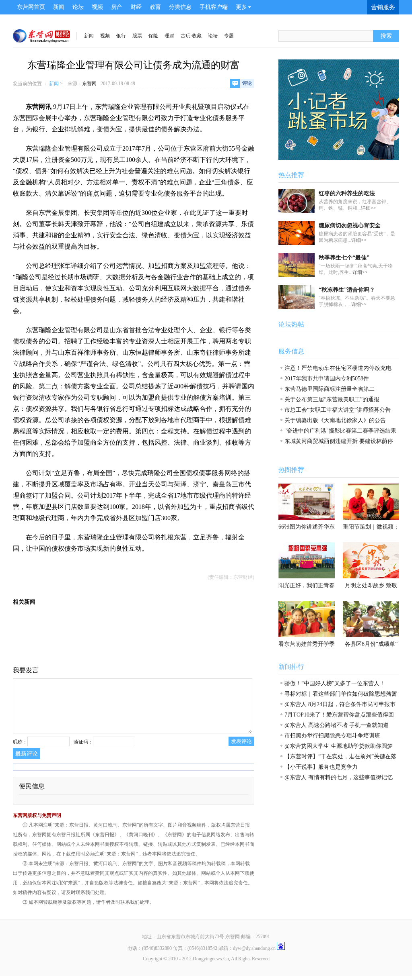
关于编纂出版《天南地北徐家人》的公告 (335, 420)
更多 (241, 7)
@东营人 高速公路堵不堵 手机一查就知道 (336, 725)
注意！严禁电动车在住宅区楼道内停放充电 (337, 368)
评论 (247, 83)
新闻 (58, 7)
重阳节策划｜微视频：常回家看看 (371, 529)
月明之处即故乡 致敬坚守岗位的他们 (371, 587)
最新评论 (26, 754)
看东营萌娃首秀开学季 (306, 644)
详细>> (368, 208)
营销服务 (383, 7)
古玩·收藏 (191, 36)
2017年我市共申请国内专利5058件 (326, 379)
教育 (155, 7)
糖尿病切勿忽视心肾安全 (350, 226)
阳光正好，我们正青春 (306, 585)
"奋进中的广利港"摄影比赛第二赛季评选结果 (340, 431)
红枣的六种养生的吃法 (347, 193)
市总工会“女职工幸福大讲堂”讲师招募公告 (337, 410)
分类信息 (180, 7)
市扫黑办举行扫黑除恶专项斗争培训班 (332, 736)
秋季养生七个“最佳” (344, 258)
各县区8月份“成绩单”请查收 (371, 646)
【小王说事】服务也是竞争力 (321, 767)
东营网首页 (31, 7)
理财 (169, 36)
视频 (97, 7)
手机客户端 (214, 7)
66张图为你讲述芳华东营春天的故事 (306, 529)
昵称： (20, 742)
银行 (121, 36)
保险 (153, 36)
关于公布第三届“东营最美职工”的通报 (331, 399)
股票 (137, 36)
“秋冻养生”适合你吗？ (347, 290)
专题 (229, 36)
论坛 (78, 7)
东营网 (89, 83)
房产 (116, 7)
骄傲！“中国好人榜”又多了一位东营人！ (334, 683)
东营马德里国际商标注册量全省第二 (329, 389)
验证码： (83, 742)
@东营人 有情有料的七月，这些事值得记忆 (338, 777)
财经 (136, 7)
